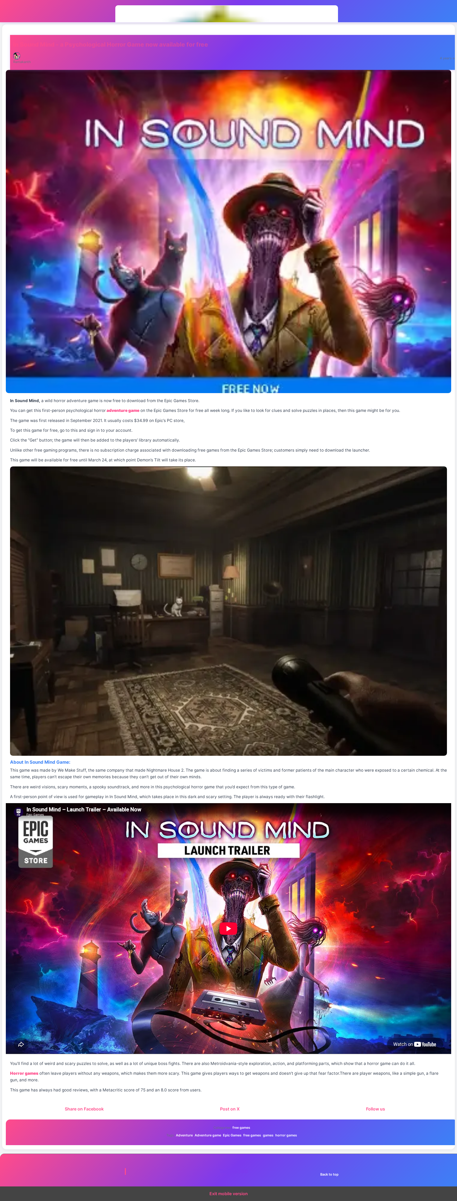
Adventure (184, 1135)
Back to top (329, 1174)
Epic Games (232, 1135)
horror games (286, 1135)
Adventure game (208, 1135)
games (268, 1135)
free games (241, 1128)
